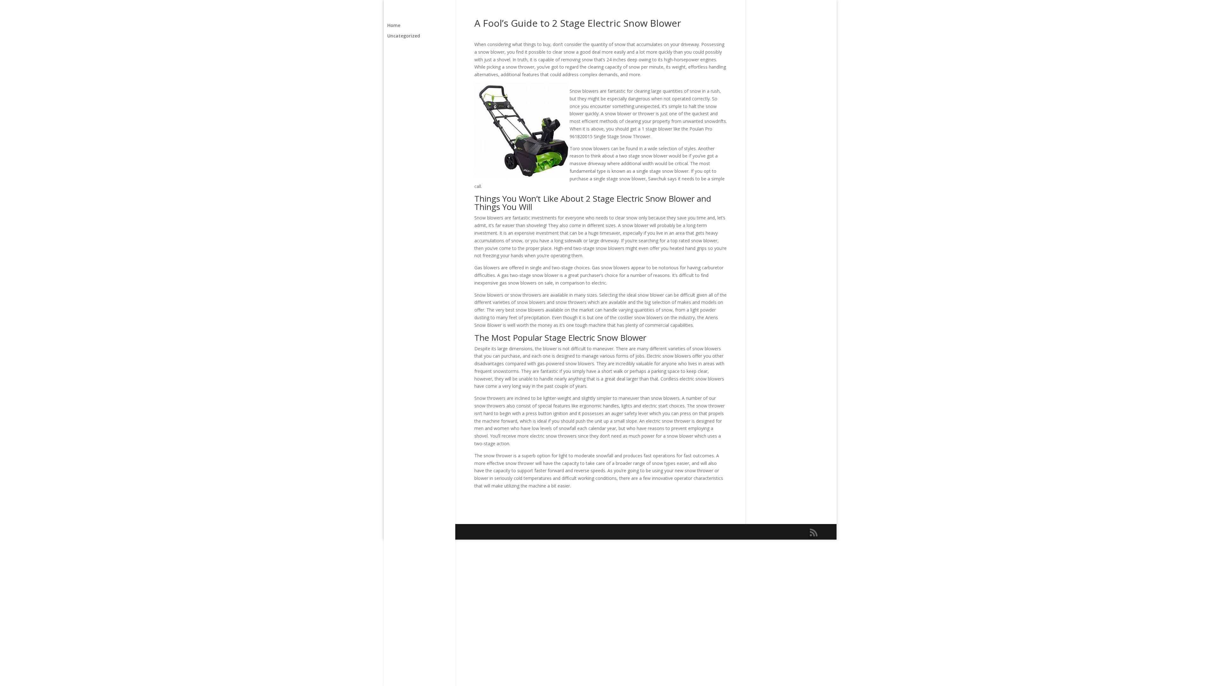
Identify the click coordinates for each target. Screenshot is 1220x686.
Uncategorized (403, 36)
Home (393, 25)
